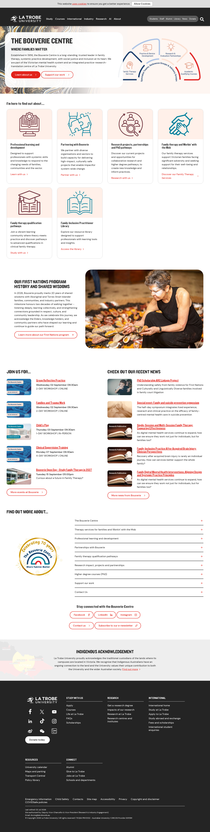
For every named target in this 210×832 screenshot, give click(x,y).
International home (159, 705)
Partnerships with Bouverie (90, 547)
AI (110, 18)
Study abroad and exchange (164, 718)
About (117, 18)
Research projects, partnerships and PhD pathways (130, 146)
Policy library (32, 780)
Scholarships (73, 722)
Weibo (30, 731)
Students (154, 19)
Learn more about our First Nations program (43, 334)
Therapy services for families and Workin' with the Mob (105, 529)
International (74, 18)
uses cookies (79, 3)
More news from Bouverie (126, 495)
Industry (88, 18)
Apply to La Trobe (159, 714)
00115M (129, 818)
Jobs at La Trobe (75, 775)
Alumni (169, 19)
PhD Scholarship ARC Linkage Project (158, 380)
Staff (162, 19)
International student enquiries (160, 728)
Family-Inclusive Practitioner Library (79, 223)
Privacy (123, 799)
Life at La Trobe (74, 714)
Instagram (126, 614)
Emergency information (38, 799)
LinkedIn (103, 614)
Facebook (79, 614)
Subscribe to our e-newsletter (116, 625)
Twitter (42, 711)
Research (101, 18)
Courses (60, 18)
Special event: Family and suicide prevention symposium (168, 403)
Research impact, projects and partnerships (99, 565)
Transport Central (35, 775)
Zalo (54, 731)
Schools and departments (80, 780)
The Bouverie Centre (86, 520)
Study (49, 18)
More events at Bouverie (25, 492)
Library (177, 19)
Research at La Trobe (119, 714)
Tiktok (42, 721)
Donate (192, 19)
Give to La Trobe (75, 771)
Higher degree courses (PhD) (91, 574)
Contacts (78, 799)
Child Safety (62, 799)
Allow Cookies (142, 3)
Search (202, 19)
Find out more (130, 669)
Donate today (37, 739)
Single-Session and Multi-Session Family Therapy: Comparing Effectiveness (165, 426)
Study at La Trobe (158, 709)
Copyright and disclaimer (145, 799)
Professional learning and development (29, 146)
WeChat (42, 731)
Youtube (54, 711)
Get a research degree (120, 705)
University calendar (36, 767)
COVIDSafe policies (36, 802)
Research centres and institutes (119, 720)
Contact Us (81, 592)
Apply (69, 705)
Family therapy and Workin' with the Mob (180, 146)
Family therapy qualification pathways (29, 223)
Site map (92, 799)
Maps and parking (35, 771)
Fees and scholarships (161, 722)
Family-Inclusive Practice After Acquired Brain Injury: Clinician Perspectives (166, 450)
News (184, 19)
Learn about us (23, 74)
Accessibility (108, 799)
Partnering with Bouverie (79, 146)
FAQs (69, 718)
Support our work (55, 74)
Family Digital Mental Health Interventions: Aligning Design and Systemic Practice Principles (169, 473)
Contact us (79, 625)
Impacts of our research (120, 709)
